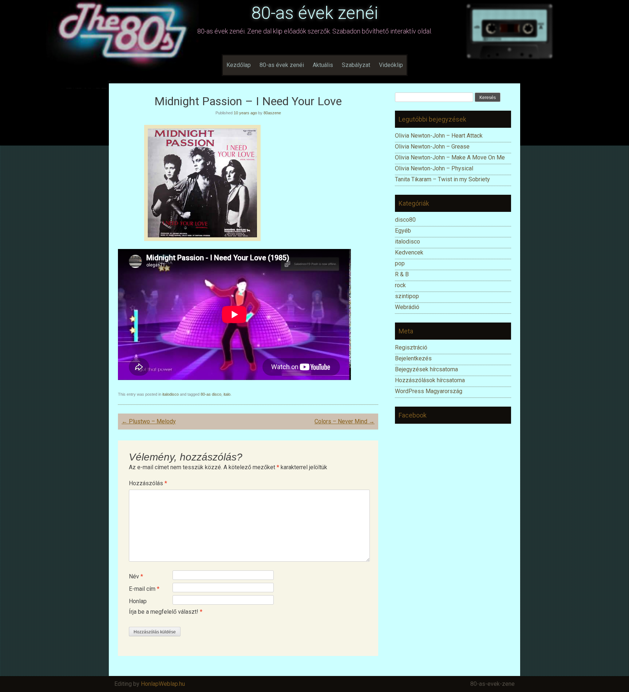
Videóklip (391, 65)
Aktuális (323, 65)
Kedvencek (409, 252)
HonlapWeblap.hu (163, 683)
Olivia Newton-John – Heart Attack (439, 135)
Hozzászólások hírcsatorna (430, 380)
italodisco (170, 394)
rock (400, 285)
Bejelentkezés (413, 358)
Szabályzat (356, 65)
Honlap (138, 601)
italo (226, 394)
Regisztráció (411, 347)
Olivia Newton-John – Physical (435, 168)
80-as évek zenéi (314, 13)
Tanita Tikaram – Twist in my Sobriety (442, 179)
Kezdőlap (238, 65)
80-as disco (211, 394)
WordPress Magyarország (428, 391)
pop (400, 263)
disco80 (405, 219)
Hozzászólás (148, 483)
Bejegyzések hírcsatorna (426, 369)
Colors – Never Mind (344, 421)
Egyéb (403, 230)
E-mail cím (144, 588)
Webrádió (407, 307)
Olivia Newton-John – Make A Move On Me (450, 157)
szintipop (407, 296)
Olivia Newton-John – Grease (432, 146)
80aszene (272, 113)
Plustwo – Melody (149, 421)
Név (136, 576)
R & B (402, 274)
